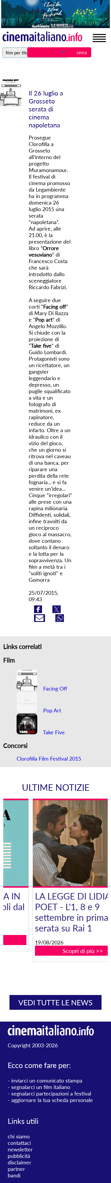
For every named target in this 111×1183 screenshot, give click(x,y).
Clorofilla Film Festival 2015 (49, 758)
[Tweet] (56, 611)
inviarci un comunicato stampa (46, 1080)
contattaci (19, 1143)
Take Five (53, 732)
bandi (14, 1175)
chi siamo (19, 1136)
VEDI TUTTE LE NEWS (55, 1002)
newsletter (20, 1149)
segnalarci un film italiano (40, 1087)
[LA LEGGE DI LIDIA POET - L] (59, 843)
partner (16, 1169)
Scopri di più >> (59, 950)
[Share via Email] (40, 620)
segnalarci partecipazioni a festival (51, 1093)
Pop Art (51, 710)
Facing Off (54, 688)
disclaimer (19, 1162)
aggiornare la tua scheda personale (52, 1100)
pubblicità (19, 1156)
